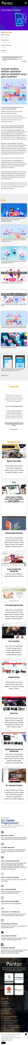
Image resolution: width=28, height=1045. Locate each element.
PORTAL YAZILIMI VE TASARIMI (10, 877)
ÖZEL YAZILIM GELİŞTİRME (8, 889)
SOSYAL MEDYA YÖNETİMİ (8, 936)
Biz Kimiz (5, 1001)
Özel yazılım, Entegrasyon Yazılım (14, 502)
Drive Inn (14, 713)
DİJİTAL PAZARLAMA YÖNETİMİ (10, 861)
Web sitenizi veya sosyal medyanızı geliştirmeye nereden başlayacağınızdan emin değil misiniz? (13, 326)
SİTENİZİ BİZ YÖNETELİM (8, 948)
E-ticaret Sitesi (7, 1018)
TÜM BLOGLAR (4, 375)
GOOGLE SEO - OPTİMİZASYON (10, 912)
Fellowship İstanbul (14, 533)
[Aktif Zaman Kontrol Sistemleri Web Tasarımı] (14, 739)
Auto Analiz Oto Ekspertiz (14, 570)
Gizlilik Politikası (7, 1006)
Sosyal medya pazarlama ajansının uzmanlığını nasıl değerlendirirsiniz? (13, 262)
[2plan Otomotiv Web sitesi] (14, 451)
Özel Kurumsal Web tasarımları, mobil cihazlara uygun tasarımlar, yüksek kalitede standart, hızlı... (14, 838)
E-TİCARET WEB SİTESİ (7, 847)
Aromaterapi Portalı (14, 605)
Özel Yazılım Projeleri (8, 1023)
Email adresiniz (5, 40)
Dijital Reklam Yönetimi (8, 1029)
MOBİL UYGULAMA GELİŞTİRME (10, 901)
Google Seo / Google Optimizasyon (11, 1027)
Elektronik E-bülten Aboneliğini (10, 59)
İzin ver (3, 1043)
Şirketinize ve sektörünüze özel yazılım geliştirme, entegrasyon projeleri (11, 892)
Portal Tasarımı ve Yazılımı (9, 1022)
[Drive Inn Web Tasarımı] (14, 703)
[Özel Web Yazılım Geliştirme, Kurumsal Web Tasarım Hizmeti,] (14, 559)
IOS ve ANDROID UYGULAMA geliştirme (11, 903)
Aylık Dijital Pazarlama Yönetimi (10, 1020)
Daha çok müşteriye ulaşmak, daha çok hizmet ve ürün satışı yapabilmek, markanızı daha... (13, 914)
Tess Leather (14, 641)
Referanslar (6, 1003)
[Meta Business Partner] (19, 978)
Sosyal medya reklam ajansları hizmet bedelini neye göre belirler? (13, 240)
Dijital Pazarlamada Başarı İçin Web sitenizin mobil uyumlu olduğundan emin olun (12, 369)
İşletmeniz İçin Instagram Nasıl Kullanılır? (11, 283)
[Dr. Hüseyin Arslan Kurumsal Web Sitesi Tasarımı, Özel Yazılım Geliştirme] (14, 775)
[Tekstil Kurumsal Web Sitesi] (14, 631)
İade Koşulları (6, 1010)
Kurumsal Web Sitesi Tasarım (10, 1016)
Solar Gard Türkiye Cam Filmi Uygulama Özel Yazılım (14, 499)
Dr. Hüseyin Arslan (14, 785)
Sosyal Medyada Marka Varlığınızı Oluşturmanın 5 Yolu (13, 305)
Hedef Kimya (14, 677)
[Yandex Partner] (9, 990)
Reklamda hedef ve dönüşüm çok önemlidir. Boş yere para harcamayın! (13, 926)
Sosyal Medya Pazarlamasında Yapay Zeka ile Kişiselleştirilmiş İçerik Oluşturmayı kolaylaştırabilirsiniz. (13, 219)
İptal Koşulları (6, 1012)
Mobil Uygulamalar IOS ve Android (11, 1025)
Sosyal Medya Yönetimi (9, 1030)
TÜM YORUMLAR (13, 429)
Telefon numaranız (6, 45)
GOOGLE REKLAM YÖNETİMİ (9, 924)
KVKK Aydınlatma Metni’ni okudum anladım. (13, 56)
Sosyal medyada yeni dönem (8, 347)
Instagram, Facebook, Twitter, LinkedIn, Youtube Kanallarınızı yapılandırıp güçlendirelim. (13, 938)
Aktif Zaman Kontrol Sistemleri (14, 750)
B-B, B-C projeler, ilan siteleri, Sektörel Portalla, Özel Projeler (13, 880)
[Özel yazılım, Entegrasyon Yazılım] (14, 487)
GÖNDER (24, 61)
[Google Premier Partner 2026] (9, 978)
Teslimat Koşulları (7, 1008)
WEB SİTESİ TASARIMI (7, 835)
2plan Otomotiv (14, 461)
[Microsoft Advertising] (19, 990)
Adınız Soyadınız (5, 34)
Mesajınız (3, 50)
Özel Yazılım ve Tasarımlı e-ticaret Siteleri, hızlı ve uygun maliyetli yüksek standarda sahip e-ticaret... (13, 851)
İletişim (5, 1005)
